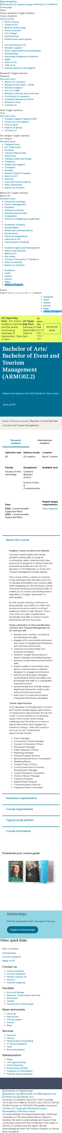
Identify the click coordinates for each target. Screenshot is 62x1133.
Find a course (7, 18)
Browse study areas (15, 27)
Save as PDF (9, 404)
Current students (11, 956)
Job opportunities (16, 1062)
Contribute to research (17, 96)
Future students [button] (8, 13)
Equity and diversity (15, 250)
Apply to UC (8, 960)
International (11, 36)
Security (9, 179)
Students (10, 270)
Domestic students (16, 441)
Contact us (11, 105)
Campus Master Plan (15, 153)
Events (10, 1022)
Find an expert (14, 1019)
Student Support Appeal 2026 (21, 118)
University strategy (15, 201)
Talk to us (10, 65)
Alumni (8, 276)
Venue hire (10, 155)
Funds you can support (17, 121)
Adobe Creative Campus (18, 173)
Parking (9, 170)
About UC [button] (5, 192)
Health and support (15, 164)
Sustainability (12, 227)
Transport (10, 167)
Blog (9, 1025)
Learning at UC (13, 239)
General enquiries (16, 982)
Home (5, 421)
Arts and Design (15, 992)
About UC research (15, 81)
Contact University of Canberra (22, 259)
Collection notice (26, 1111)
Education (12, 998)
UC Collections (13, 147)
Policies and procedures (20, 1073)
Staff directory (15, 1065)
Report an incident (15, 187)
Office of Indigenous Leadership (22, 218)
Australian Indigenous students (21, 56)
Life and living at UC (15, 44)
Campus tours (12, 144)
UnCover (11, 1013)
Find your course (19, 421)
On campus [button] (6, 135)
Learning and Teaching (17, 242)
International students (44, 441)
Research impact (13, 87)
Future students (15, 971)
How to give (11, 124)
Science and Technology (20, 1004)
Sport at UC (11, 176)
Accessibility (9, 1111)
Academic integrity (15, 224)
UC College (11, 33)
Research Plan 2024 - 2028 (19, 84)
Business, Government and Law (23, 995)
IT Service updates (17, 1043)
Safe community (13, 184)
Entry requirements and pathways (23, 50)
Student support (13, 47)
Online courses (13, 30)
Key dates (10, 256)
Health (10, 1001)
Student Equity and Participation (22, 247)
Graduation (11, 216)
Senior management (15, 204)
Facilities (9, 150)
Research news (13, 102)
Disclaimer (32, 1108)
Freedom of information (20, 1071)
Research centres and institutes (22, 93)
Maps (7, 281)
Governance (11, 233)
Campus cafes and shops (18, 158)
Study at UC (11, 24)
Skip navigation (8, 1)
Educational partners (16, 213)
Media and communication (19, 230)
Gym (9, 1046)
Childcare (10, 161)
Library (8, 279)
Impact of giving (13, 127)
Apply (8, 59)
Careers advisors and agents (20, 68)
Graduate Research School (19, 99)
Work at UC (11, 253)
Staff (7, 273)
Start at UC (11, 62)
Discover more (7, 79)
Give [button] (2, 110)
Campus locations (14, 210)
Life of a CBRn (12, 90)
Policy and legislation (16, 236)
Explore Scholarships (22, 929)
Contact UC (8, 1108)
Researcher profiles (17, 1068)
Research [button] (5, 73)
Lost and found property (18, 181)
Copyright (21, 1108)
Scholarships (11, 53)
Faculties (9, 207)
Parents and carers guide (18, 39)
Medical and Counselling (20, 1041)
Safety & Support (14, 284)
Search (3, 292)
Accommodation (16, 1049)
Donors (11, 979)
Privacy (43, 1108)
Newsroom (13, 1016)
